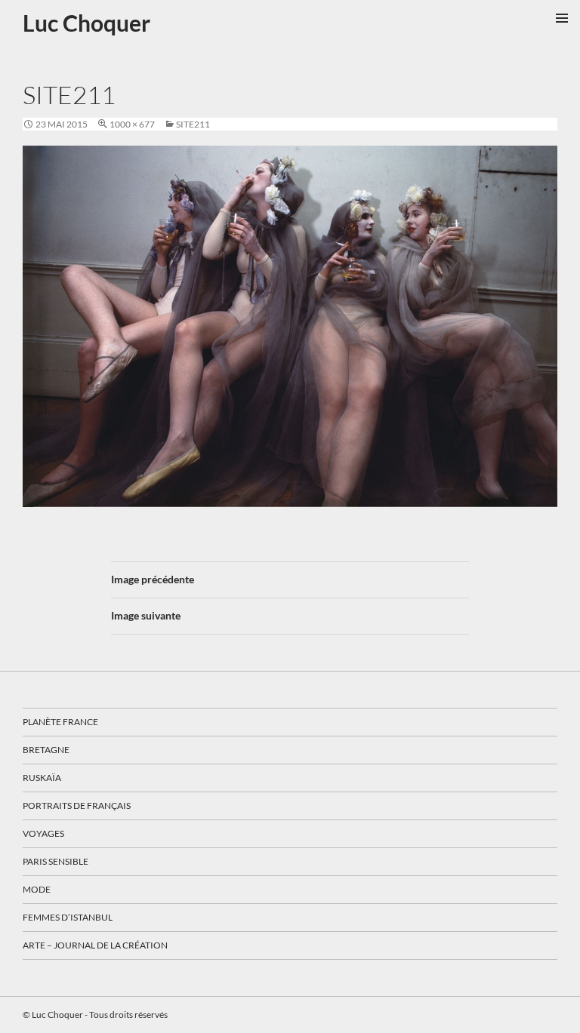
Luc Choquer (86, 22)
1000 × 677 (132, 124)
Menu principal (562, 18)
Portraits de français (77, 805)
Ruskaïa (42, 777)
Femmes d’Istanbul (68, 917)
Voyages (43, 833)
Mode (37, 889)
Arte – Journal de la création (95, 945)
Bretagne (46, 749)
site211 (193, 124)
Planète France (60, 721)
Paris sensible (55, 861)
